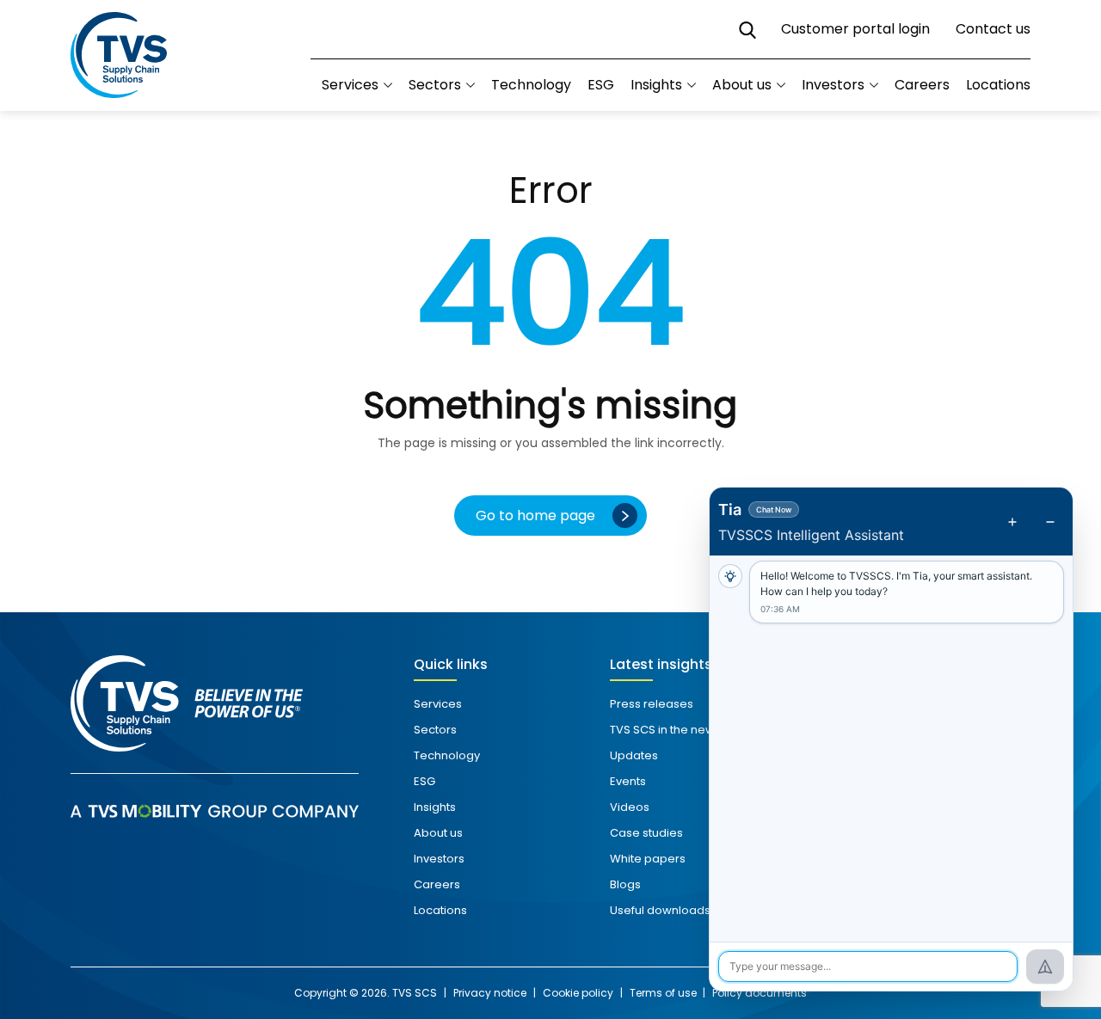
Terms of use (664, 992)
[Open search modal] (747, 29)
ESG (600, 85)
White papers (648, 858)
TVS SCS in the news (665, 729)
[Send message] (1045, 966)
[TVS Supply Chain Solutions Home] (119, 56)
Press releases (651, 704)
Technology (531, 85)
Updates (634, 755)
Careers (922, 85)
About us (742, 85)
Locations (998, 85)
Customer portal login (855, 29)
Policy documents (759, 992)
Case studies (646, 833)
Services (438, 704)
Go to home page (535, 515)
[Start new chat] (1012, 522)
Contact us (993, 29)
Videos (629, 807)
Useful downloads (660, 910)
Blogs (625, 884)
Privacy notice (489, 992)
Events (628, 781)
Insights (656, 85)
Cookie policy (578, 992)
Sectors (435, 85)
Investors (833, 85)
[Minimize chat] (1050, 522)
